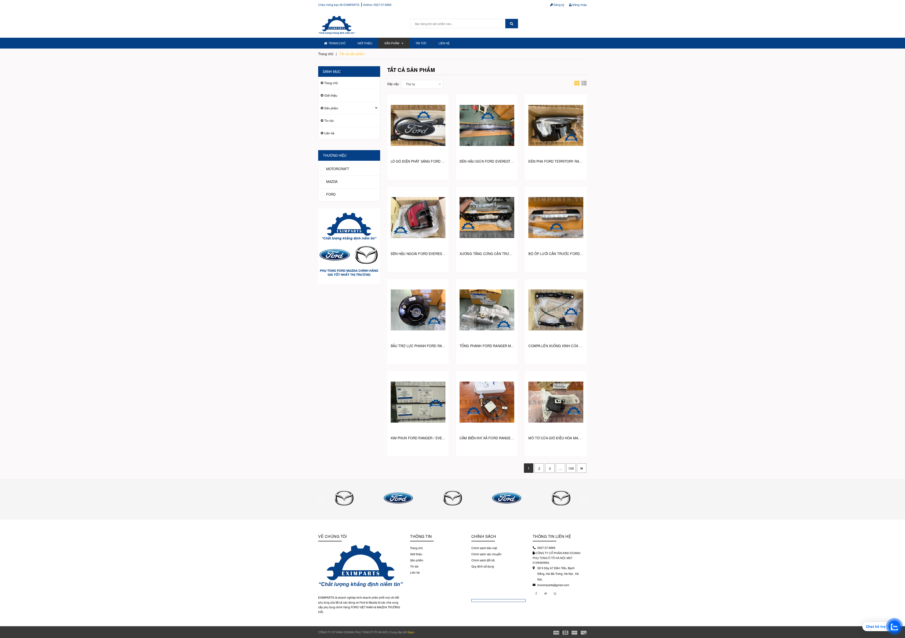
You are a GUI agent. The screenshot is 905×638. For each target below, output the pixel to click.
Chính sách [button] (483, 536)
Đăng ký (558, 5)
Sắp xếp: (393, 84)
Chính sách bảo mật (484, 548)
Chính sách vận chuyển (486, 554)
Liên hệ (444, 43)
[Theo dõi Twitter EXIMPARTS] (545, 593)
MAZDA (331, 181)
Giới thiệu (365, 43)
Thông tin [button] (421, 536)
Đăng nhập (579, 5)
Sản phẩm (391, 43)
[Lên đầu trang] (897, 614)
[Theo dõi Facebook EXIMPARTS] (536, 593)
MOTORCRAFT (337, 168)
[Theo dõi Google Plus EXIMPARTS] (555, 593)
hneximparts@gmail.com (553, 585)
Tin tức (421, 43)
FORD (330, 194)
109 (571, 468)
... (560, 468)
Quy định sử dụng (482, 566)
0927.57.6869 (382, 5)
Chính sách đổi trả (483, 560)
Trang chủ (337, 43)
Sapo (410, 632)
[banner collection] (349, 246)
